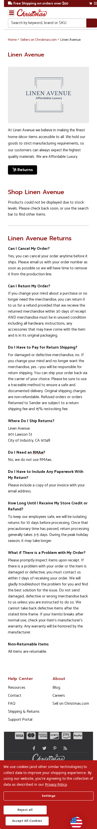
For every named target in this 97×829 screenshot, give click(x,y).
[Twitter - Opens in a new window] (43, 748)
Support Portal (20, 719)
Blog (56, 687)
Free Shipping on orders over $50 (40, 3)
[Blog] (64, 748)
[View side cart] (95, 4)
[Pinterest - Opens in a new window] (54, 748)
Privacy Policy (56, 784)
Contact (14, 695)
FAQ (11, 703)
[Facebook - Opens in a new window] (33, 748)
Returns (25, 170)
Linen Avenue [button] (70, 40)
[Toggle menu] (11, 12)
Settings (48, 795)
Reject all (25, 809)
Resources (16, 687)
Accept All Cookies (27, 820)
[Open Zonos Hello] (73, 820)
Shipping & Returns (24, 711)
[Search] (91, 23)
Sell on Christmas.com (70, 703)
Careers (58, 695)
